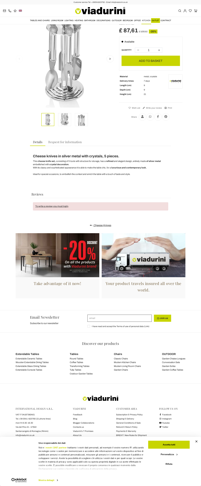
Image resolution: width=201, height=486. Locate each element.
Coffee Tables (76, 362)
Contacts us (78, 427)
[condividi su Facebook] (158, 117)
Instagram (167, 419)
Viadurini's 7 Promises (83, 431)
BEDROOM (128, 20)
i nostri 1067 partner (56, 447)
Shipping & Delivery (125, 419)
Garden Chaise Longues (173, 358)
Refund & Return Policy (126, 427)
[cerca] (179, 10)
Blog (75, 419)
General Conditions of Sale (128, 423)
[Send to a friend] (142, 117)
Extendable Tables (27, 354)
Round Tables (76, 358)
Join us (163, 318)
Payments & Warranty (126, 431)
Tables (74, 354)
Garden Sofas (169, 366)
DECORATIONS (104, 20)
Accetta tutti (169, 444)
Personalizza (167, 454)
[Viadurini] (100, 10)
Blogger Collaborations (83, 423)
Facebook (166, 415)
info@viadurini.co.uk (25, 435)
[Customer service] (9, 10)
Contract (166, 20)
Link (147, 326)
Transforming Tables (79, 366)
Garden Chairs (121, 370)
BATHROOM (89, 20)
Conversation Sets (171, 362)
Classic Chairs (121, 358)
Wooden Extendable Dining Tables (32, 362)
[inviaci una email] (4, 10)
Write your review (154, 108)
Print (169, 108)
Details (37, 142)
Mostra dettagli (46, 480)
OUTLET (155, 20)
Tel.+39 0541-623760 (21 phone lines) (33, 419)
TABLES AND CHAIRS (40, 20)
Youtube (166, 423)
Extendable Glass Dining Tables (31, 366)
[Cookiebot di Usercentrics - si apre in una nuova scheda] (19, 480)
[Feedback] (15, 10)
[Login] (185, 10)
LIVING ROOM (57, 20)
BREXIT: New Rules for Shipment (131, 435)
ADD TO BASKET (150, 60)
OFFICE (137, 20)
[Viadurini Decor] (175, 81)
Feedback (77, 415)
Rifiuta (169, 464)
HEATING (79, 20)
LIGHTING (68, 20)
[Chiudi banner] (196, 441)
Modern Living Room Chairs (127, 366)
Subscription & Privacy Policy (129, 415)
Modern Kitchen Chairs (125, 362)
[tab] (37, 142)
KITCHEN (146, 20)
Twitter (165, 427)
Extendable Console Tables (29, 370)
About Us (77, 435)
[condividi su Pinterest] (166, 117)
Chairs (118, 354)
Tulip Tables (75, 370)
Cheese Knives (102, 225)
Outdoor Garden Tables (81, 374)
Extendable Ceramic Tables (29, 358)
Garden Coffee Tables (172, 370)
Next (110, 58)
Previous (19, 58)
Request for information (65, 142)
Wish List (135, 108)
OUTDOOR (117, 20)
